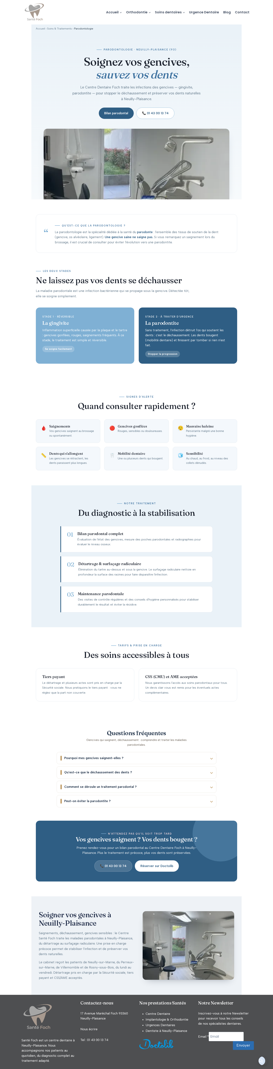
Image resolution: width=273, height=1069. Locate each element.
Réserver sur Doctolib (156, 866)
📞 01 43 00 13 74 (155, 113)
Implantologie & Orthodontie (167, 1019)
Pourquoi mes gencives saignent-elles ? (94, 758)
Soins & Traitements (59, 28)
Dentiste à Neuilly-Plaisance (166, 1031)
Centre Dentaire (158, 1014)
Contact (242, 12)
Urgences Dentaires (160, 1025)
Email (203, 1036)
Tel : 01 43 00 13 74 (94, 1040)
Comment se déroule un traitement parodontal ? (100, 787)
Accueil (40, 28)
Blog (227, 12)
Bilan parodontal (116, 113)
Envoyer (243, 1045)
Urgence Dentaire (204, 12)
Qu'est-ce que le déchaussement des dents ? (98, 772)
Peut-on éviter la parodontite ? (87, 801)
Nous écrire (89, 1029)
